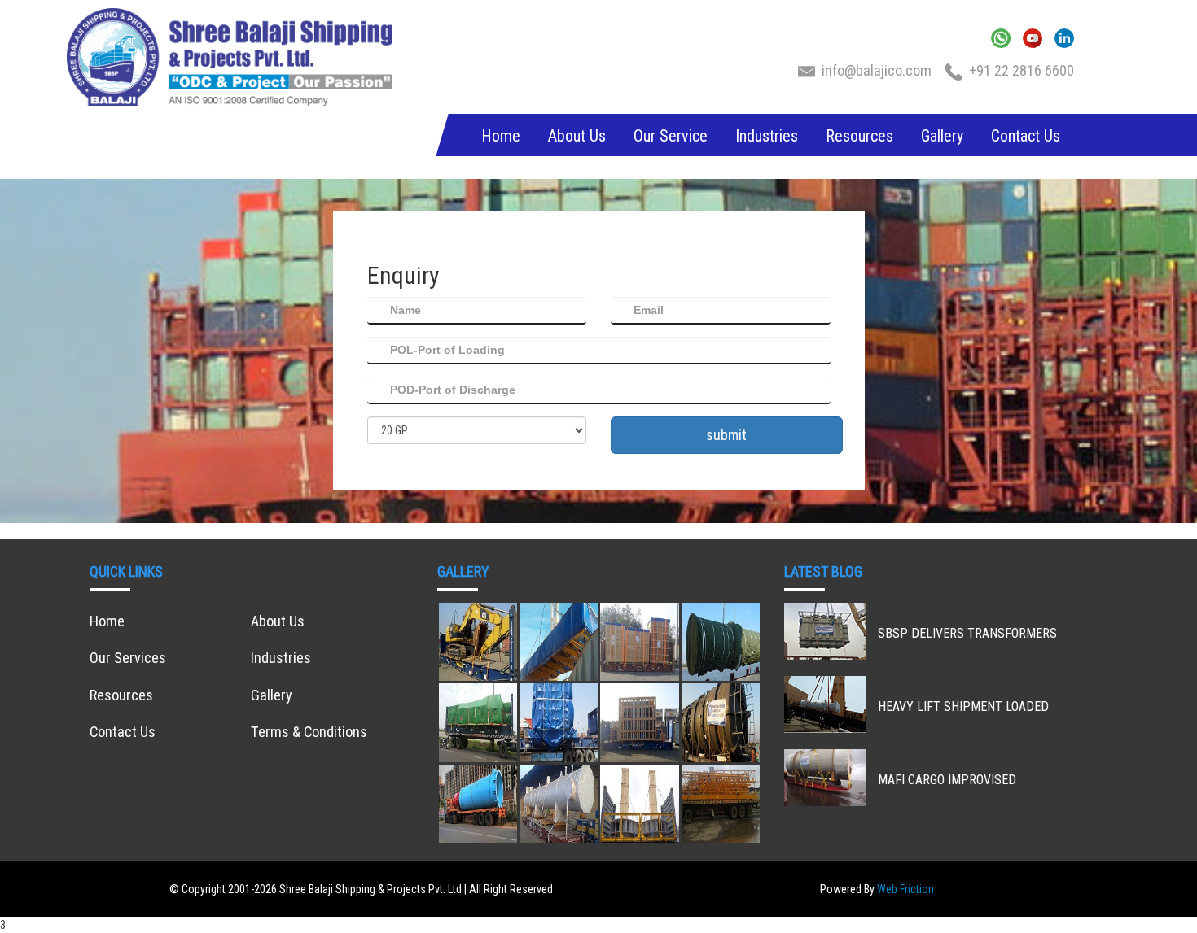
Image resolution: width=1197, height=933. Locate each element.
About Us (577, 136)
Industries (766, 136)
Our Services (128, 657)
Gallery (942, 136)
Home (500, 136)
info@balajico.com (878, 70)
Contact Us (1025, 136)
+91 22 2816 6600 (1021, 70)
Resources (859, 136)
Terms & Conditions (309, 731)
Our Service (671, 136)
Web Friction (905, 889)
